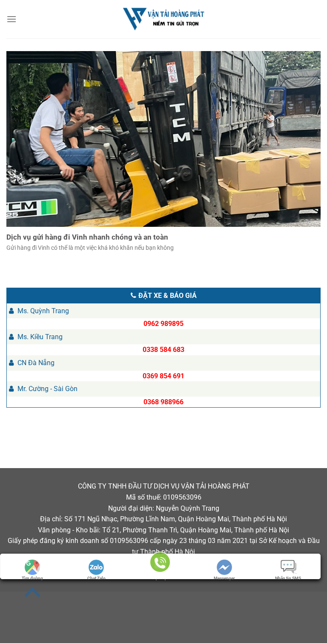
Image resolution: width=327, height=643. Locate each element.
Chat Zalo (96, 578)
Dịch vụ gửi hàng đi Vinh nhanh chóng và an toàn (87, 237)
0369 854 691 (163, 376)
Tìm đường (32, 578)
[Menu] (12, 19)
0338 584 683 (163, 350)
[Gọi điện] (160, 563)
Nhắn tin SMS (288, 578)
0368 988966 (163, 402)
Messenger (224, 578)
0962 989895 (163, 324)
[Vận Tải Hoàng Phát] (163, 19)
